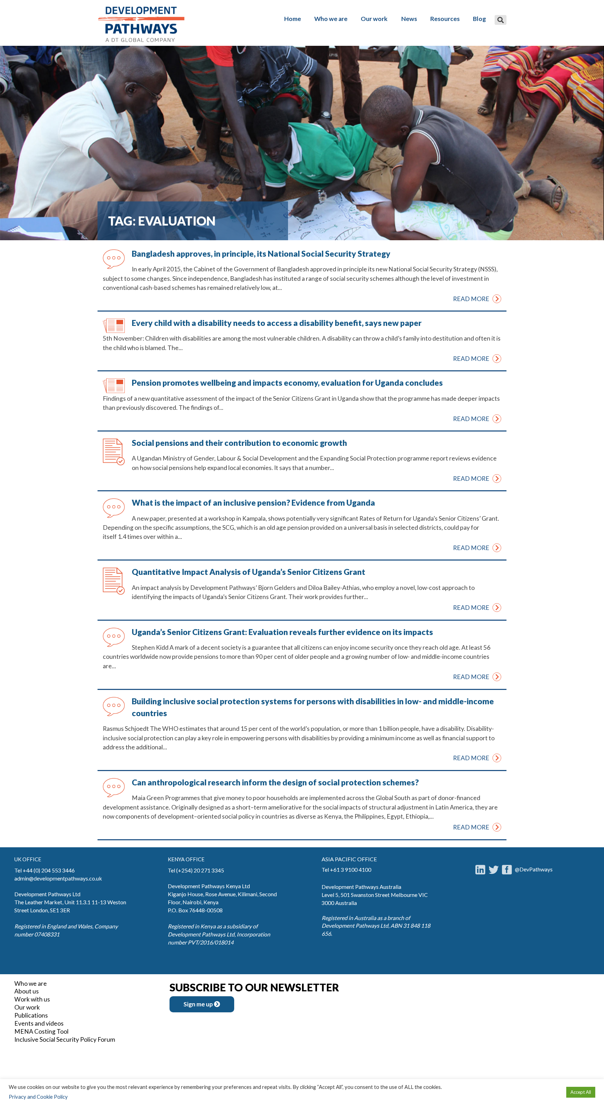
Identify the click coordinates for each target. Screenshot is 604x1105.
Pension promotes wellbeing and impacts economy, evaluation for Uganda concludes (287, 382)
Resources (445, 18)
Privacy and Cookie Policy (38, 1097)
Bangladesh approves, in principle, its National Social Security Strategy (261, 253)
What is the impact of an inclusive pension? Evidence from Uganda (253, 502)
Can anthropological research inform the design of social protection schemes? (275, 782)
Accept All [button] (580, 1092)
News (409, 18)
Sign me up (199, 1004)
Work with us (32, 999)
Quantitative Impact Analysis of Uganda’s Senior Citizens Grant (248, 572)
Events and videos (39, 1023)
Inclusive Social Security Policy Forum (64, 1039)
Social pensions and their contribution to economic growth (239, 443)
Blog (479, 18)
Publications (31, 1015)
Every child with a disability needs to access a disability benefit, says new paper (277, 323)
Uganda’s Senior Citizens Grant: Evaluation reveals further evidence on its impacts (282, 632)
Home (292, 18)
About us (26, 991)
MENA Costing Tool (41, 1031)
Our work (374, 18)
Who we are (330, 18)
